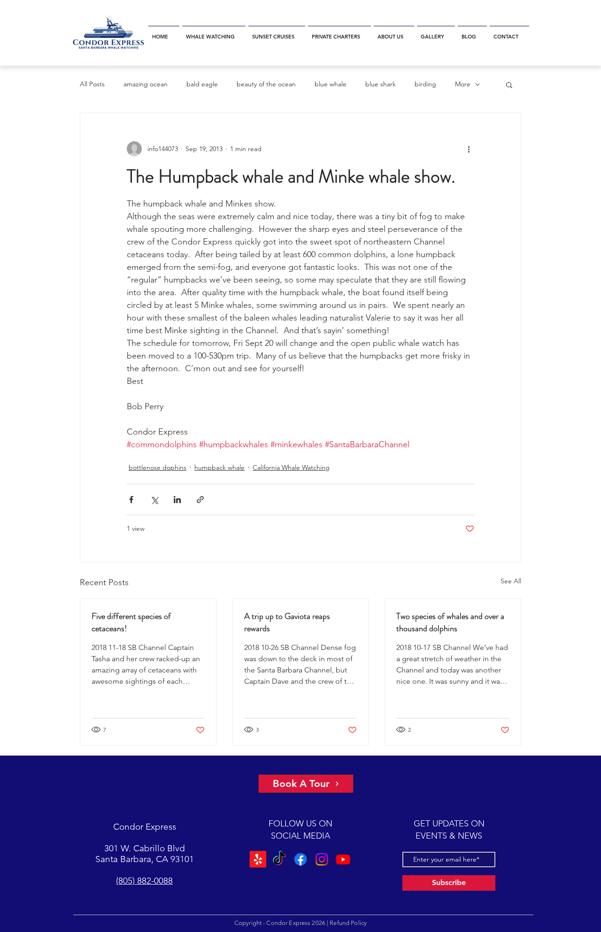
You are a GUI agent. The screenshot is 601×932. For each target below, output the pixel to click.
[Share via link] (200, 499)
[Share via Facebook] (131, 499)
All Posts (92, 84)
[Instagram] (321, 859)
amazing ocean (145, 84)
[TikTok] (280, 859)
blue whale (331, 84)
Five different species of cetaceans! (131, 622)
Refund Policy (348, 922)
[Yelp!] (259, 859)
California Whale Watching (291, 467)
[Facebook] (300, 859)
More (462, 84)
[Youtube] (342, 859)
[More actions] (468, 148)
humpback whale (219, 467)
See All (511, 581)
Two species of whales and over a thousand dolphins (450, 622)
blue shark (380, 84)
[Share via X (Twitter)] (154, 499)
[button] (214, 32)
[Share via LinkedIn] (177, 499)
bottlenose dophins (157, 467)
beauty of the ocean (266, 84)
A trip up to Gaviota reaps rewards (287, 622)
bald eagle (202, 84)
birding (425, 84)
